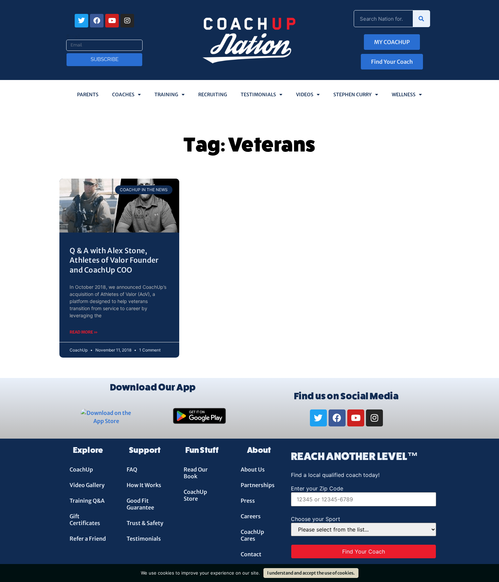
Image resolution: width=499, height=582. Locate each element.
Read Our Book (196, 473)
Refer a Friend (88, 538)
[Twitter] (81, 20)
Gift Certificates (85, 519)
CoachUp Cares (252, 535)
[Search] (421, 19)
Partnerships (258, 485)
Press (248, 500)
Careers (251, 516)
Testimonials (258, 95)
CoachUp (81, 469)
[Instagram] (127, 20)
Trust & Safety (145, 523)
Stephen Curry (352, 95)
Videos (304, 95)
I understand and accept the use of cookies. (311, 573)
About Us (253, 469)
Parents (87, 95)
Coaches (123, 95)
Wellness (403, 95)
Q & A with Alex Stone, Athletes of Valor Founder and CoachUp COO (114, 260)
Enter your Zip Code (317, 488)
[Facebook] (97, 20)
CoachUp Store (195, 495)
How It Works (144, 485)
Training (166, 95)
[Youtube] (112, 20)
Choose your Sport (315, 519)
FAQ (132, 469)
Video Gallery (87, 485)
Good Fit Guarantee (140, 504)
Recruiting (212, 95)
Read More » (84, 332)
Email (73, 37)
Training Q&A (87, 500)
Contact (251, 554)
